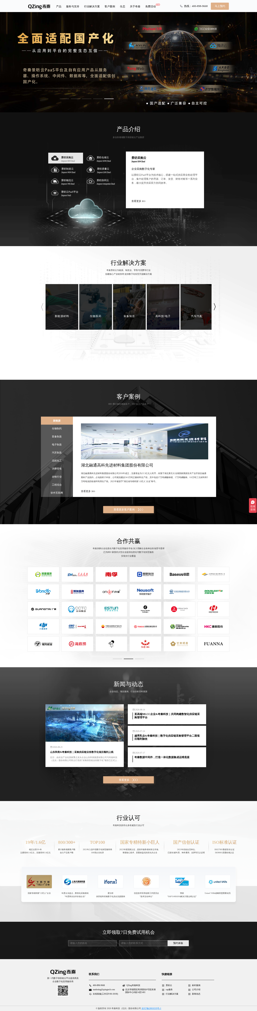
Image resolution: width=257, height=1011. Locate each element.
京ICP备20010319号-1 (151, 1008)
